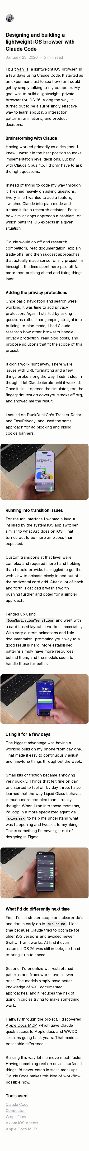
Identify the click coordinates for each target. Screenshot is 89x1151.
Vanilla (22, 69)
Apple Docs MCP (21, 1025)
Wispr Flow (16, 1116)
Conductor (15, 1110)
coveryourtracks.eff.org (60, 395)
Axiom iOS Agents (22, 1122)
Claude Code (17, 1104)
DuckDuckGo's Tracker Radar (54, 414)
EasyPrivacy (24, 421)
